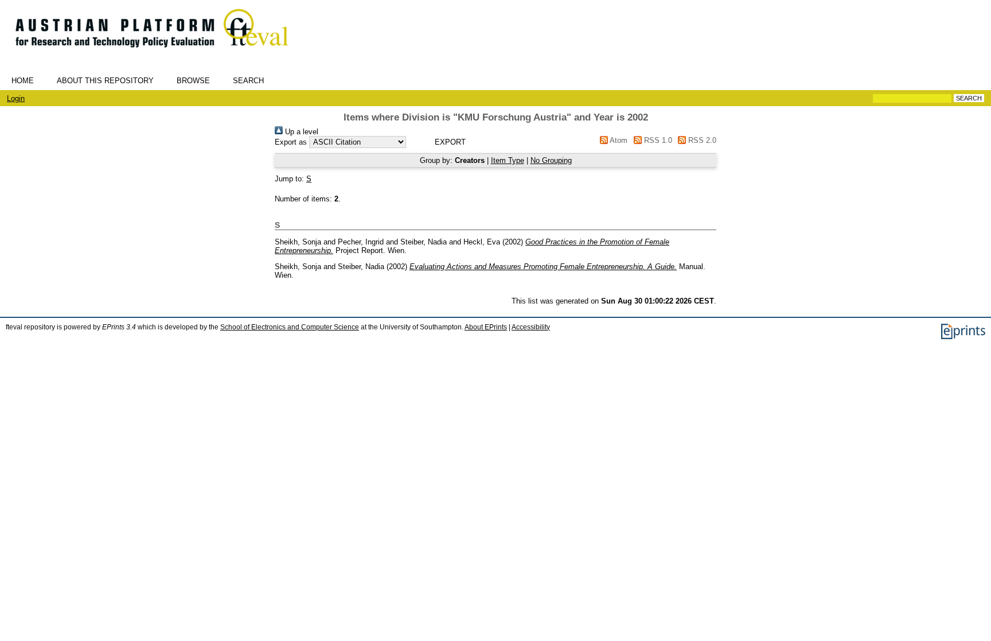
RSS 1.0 (657, 140)
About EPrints (486, 327)
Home (22, 80)
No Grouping (551, 160)
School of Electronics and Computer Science (289, 327)
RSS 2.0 (701, 140)
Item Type (507, 160)
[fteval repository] (160, 52)
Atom (617, 140)
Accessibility (531, 327)
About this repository (105, 80)
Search (248, 80)
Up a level (300, 131)
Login (16, 98)
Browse (193, 80)
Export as (291, 142)
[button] (449, 142)
